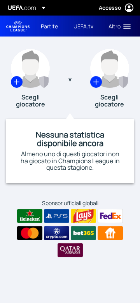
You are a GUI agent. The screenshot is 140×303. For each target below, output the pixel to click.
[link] (49, 26)
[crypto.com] (56, 233)
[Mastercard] (29, 233)
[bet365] (83, 233)
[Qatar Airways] (70, 250)
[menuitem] (50, 26)
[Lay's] (83, 216)
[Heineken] (29, 216)
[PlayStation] (56, 216)
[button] (117, 26)
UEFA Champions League (18, 26)
